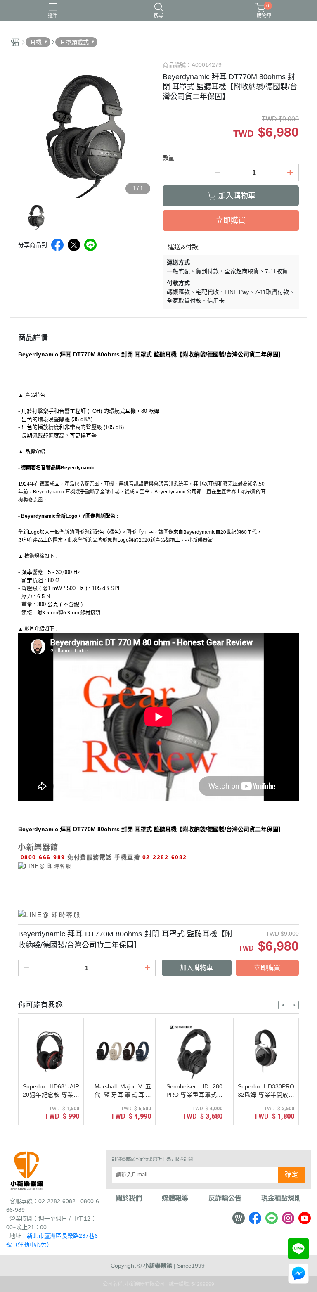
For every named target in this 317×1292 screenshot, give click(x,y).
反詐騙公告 (224, 1198)
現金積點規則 (281, 1198)
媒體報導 (175, 1198)
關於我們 (129, 1198)
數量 (168, 157)
